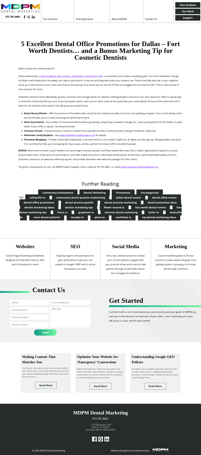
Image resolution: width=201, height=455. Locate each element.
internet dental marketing (121, 212)
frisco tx (62, 212)
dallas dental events (128, 197)
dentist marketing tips (79, 207)
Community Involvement (57, 192)
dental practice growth (79, 202)
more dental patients (47, 217)
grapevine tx (86, 212)
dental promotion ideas (162, 202)
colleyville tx (37, 197)
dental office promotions (39, 202)
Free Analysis (188, 5)
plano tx (100, 217)
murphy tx (77, 217)
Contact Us (151, 19)
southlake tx (123, 217)
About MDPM (119, 19)
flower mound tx (114, 207)
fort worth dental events (150, 207)
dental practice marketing (120, 202)
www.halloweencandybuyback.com (77, 135)
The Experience (84, 19)
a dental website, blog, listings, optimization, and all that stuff (70, 76)
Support (188, 17)
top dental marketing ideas (159, 217)
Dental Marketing (95, 192)
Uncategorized (150, 192)
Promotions (123, 192)
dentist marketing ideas (39, 207)
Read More (46, 385)
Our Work (188, 11)
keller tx (153, 212)
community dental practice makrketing (80, 197)
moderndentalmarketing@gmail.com (139, 166)
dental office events (164, 197)
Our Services (50, 19)
